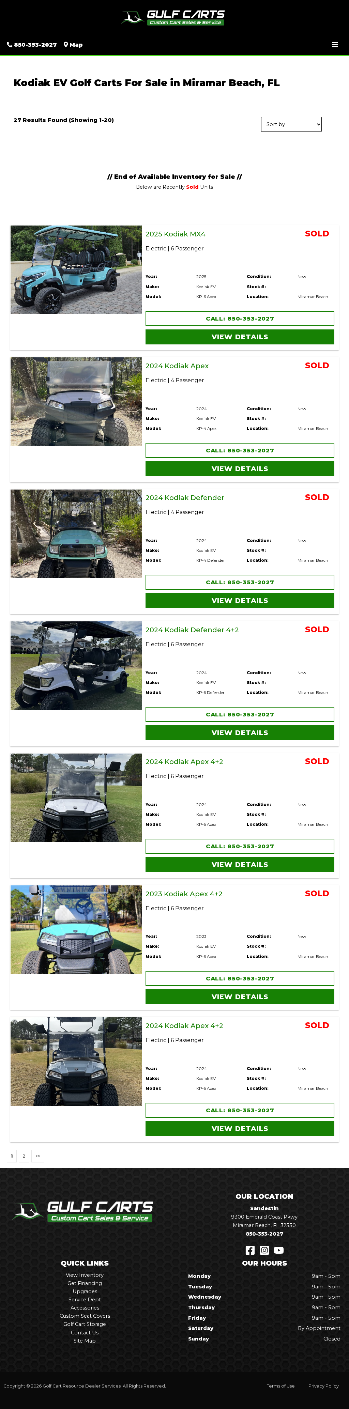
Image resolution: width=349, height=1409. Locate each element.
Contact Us (84, 1333)
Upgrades (85, 1291)
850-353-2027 (264, 1234)
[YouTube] (279, 1250)
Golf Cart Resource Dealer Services (82, 1386)
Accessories (85, 1308)
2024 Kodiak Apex (177, 366)
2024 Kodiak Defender (185, 498)
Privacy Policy (323, 1386)
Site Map (85, 1341)
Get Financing (84, 1283)
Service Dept (85, 1300)
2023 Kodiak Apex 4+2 (184, 894)
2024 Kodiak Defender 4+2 (192, 630)
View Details (240, 337)
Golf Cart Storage (84, 1324)
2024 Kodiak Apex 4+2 (184, 762)
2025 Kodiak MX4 (176, 234)
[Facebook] (250, 1250)
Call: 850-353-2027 (240, 318)
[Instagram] (264, 1250)
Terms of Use (281, 1386)
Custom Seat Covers (85, 1316)
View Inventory (85, 1275)
